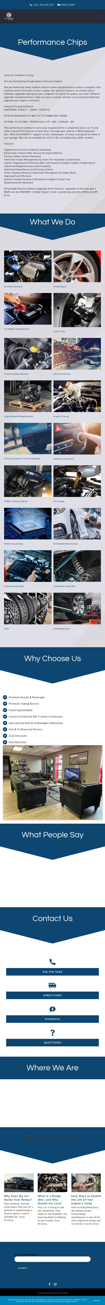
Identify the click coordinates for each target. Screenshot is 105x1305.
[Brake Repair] (77, 252)
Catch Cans (59, 331)
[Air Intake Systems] (28, 252)
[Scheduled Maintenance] (77, 509)
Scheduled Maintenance (65, 544)
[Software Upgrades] (28, 552)
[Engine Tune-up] (77, 382)
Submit (23, 1268)
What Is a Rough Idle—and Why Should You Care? (50, 1199)
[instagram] (55, 1284)
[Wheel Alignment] (77, 594)
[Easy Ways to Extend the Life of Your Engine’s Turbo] (86, 1183)
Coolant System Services (16, 374)
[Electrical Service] (77, 339)
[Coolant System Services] (28, 339)
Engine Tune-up (61, 416)
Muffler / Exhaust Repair (16, 501)
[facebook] (49, 1284)
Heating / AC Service (63, 459)
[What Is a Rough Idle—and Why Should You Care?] (52, 1183)
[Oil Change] (77, 467)
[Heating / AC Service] (77, 424)
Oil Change (58, 501)
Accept (97, 1300)
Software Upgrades (14, 586)
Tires (6, 629)
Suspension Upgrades (64, 586)
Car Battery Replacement (16, 329)
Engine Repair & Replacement (18, 416)
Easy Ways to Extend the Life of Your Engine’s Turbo (86, 1199)
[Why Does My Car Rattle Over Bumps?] (19, 1183)
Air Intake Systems (13, 286)
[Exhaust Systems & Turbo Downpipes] (28, 424)
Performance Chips (13, 544)
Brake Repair (60, 286)
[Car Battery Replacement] (28, 294)
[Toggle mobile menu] (99, 16)
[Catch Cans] (77, 294)
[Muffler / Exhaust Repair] (28, 467)
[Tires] (28, 594)
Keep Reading (91, 1223)
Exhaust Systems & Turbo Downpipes (22, 459)
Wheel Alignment (61, 629)
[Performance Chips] (28, 509)
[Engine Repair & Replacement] (28, 382)
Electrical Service (61, 374)
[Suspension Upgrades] (77, 552)
